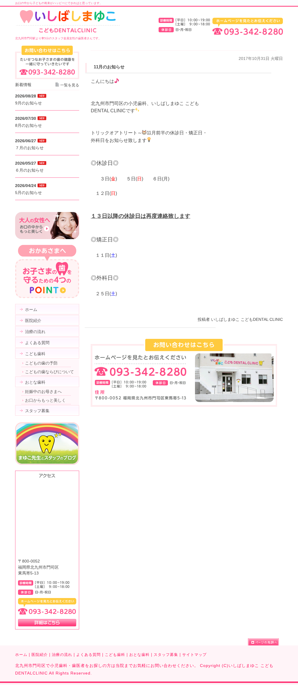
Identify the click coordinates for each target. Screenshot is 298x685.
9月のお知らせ (28, 103)
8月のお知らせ (28, 125)
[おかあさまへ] (47, 296)
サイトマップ (194, 654)
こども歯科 (115, 654)
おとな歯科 (139, 654)
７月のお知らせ (29, 147)
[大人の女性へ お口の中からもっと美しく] (47, 237)
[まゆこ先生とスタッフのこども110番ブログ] (47, 463)
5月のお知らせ (28, 192)
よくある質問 (88, 654)
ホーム (21, 654)
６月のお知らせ (29, 170)
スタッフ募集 (166, 654)
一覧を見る (69, 85)
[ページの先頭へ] (265, 641)
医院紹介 (39, 654)
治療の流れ (62, 654)
